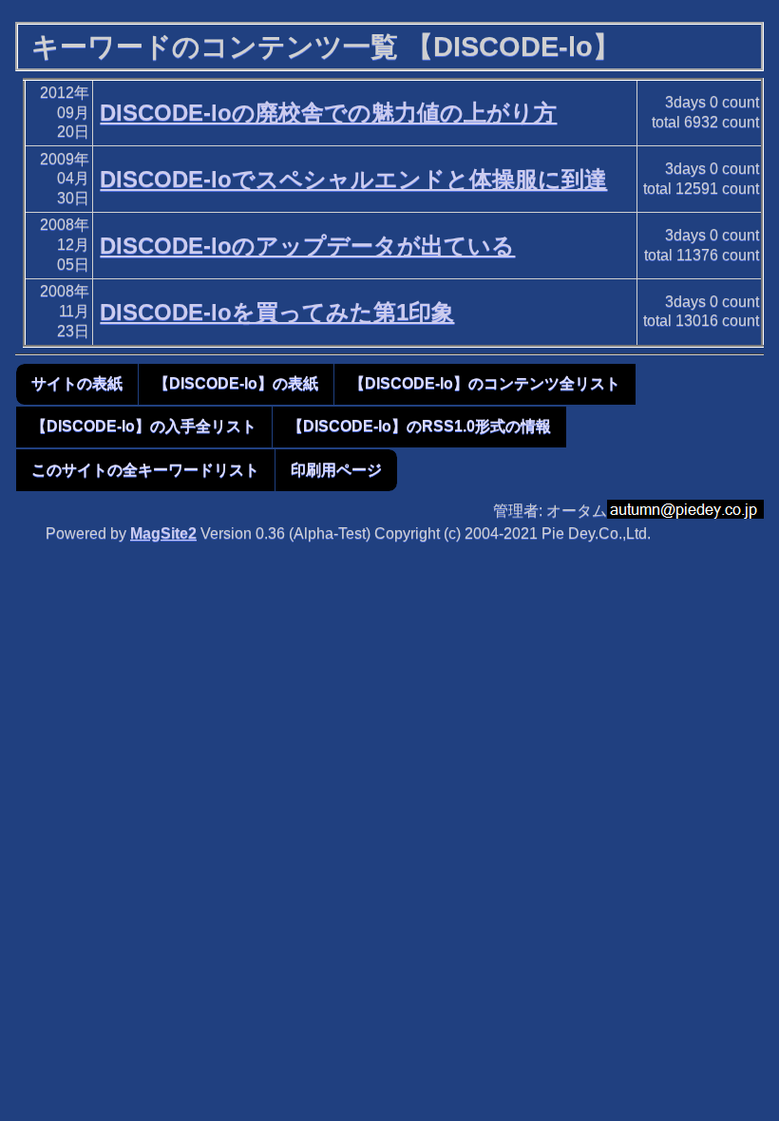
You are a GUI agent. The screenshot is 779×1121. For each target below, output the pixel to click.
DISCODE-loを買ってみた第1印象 (277, 312)
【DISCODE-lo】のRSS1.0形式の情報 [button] (419, 426)
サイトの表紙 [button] (77, 383)
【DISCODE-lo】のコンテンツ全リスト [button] (485, 383)
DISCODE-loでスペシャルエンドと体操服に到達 (353, 179)
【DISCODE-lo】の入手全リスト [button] (143, 426)
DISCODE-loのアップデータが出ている (307, 245)
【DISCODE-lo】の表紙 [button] (236, 383)
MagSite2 (163, 533)
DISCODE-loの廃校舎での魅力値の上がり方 (328, 112)
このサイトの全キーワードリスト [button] (145, 470)
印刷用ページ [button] (336, 470)
